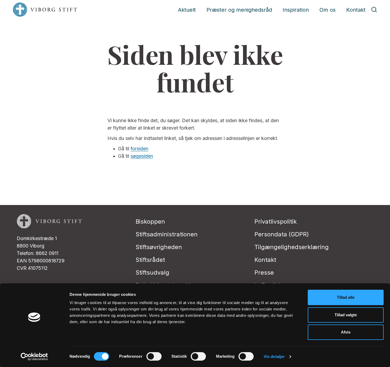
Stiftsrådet (150, 260)
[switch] (154, 356)
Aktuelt (187, 10)
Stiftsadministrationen (167, 234)
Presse (264, 272)
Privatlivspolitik (275, 221)
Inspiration (296, 10)
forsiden (139, 148)
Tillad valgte (346, 315)
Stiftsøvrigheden (159, 247)
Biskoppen (150, 221)
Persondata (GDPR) (281, 234)
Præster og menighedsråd (239, 10)
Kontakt (356, 10)
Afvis (345, 332)
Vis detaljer (274, 356)
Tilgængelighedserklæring (291, 247)
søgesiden (142, 156)
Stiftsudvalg (152, 272)
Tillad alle (345, 297)
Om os (327, 10)
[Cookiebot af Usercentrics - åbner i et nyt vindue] (34, 357)
